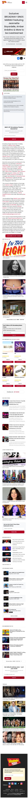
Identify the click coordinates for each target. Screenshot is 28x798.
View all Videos (6, 564)
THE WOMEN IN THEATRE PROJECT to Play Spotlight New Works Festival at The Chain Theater (17, 414)
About (12, 789)
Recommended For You (7, 626)
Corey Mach (5, 201)
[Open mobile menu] (26, 2)
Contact (16, 789)
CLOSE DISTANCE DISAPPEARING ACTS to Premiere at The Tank (12, 102)
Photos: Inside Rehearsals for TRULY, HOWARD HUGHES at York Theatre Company (14, 106)
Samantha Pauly (20, 176)
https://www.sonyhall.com (15, 218)
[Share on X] (21, 58)
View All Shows (14, 616)
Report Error (22, 791)
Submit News (6, 791)
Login (20, 2)
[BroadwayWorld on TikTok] (18, 783)
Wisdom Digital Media (17, 793)
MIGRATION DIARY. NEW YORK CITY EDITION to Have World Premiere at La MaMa (17, 438)
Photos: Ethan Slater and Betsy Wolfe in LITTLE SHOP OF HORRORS (13, 698)
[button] (23, 2)
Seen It (8, 359)
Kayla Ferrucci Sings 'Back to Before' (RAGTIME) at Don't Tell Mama (19, 548)
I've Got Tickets (8, 361)
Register (16, 2)
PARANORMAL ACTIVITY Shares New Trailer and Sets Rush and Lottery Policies (19, 554)
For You (8, 239)
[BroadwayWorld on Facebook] (9, 783)
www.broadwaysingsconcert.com (11, 214)
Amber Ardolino (6, 167)
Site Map (16, 791)
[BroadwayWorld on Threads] (21, 783)
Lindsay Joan (16, 173)
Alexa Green (8, 171)
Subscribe (14, 532)
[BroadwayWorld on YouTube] (9, 786)
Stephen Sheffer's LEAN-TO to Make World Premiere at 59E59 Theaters (13, 97)
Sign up (14, 677)
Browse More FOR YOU (13, 661)
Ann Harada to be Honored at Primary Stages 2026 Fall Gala (14, 110)
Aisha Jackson (21, 171)
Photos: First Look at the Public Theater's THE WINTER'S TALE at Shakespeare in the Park (14, 729)
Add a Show (14, 619)
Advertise (8, 789)
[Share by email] (24, 58)
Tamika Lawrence (11, 174)
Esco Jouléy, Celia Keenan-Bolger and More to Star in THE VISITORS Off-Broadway (13, 744)
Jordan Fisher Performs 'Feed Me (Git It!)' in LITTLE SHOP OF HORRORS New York (17, 402)
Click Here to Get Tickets (14, 236)
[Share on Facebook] (18, 58)
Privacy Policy (17, 794)
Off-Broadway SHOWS (7, 568)
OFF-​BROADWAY (10, 2)
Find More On (13, 392)
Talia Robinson (9, 177)
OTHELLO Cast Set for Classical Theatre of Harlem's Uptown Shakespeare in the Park (16, 426)
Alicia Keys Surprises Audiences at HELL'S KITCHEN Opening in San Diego (19, 560)
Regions (12, 791)
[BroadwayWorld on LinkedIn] (15, 783)
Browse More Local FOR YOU (15, 319)
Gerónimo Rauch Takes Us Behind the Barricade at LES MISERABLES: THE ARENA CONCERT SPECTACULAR (12, 714)
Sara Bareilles (12, 205)
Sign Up (14, 74)
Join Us (20, 789)
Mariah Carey (11, 145)
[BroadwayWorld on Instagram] (12, 783)
